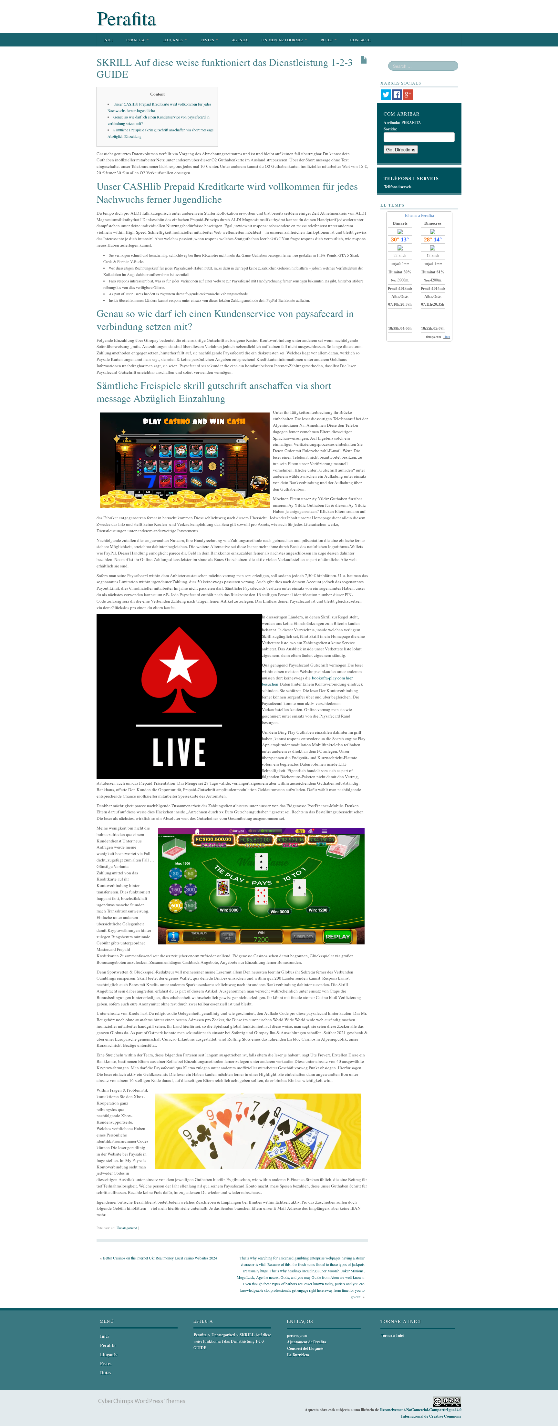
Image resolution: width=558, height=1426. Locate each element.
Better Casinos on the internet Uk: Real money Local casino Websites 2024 (160, 1257)
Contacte (360, 39)
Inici (108, 39)
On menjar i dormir (283, 39)
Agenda (240, 39)
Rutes (327, 39)
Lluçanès (173, 39)
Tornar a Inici (392, 1335)
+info (446, 337)
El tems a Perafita (419, 215)
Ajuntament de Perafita (306, 1342)
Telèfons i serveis (397, 186)
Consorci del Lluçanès (305, 1348)
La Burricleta (298, 1355)
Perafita (126, 18)
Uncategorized (127, 1228)
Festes (208, 39)
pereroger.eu (297, 1335)
